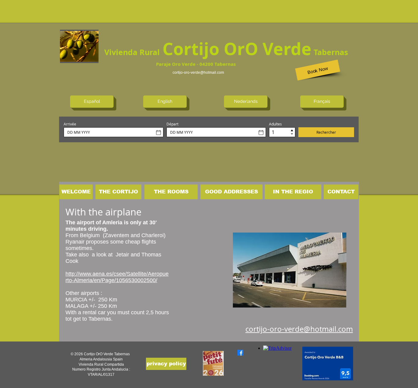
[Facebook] (240, 353)
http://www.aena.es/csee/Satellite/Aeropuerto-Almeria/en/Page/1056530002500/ (117, 277)
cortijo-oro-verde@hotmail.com (198, 72)
